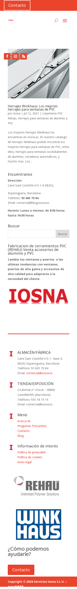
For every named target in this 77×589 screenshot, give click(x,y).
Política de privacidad (31, 452)
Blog (20, 436)
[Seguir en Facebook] (7, 56)
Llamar (15, 41)
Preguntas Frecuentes (32, 426)
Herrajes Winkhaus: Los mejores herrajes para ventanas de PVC (33, 108)
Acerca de (24, 421)
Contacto (17, 5)
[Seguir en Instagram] (15, 56)
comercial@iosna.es (39, 373)
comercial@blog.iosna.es (32, 203)
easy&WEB (15, 586)
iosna (16, 113)
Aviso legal (24, 462)
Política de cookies (29, 457)
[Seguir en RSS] (23, 56)
